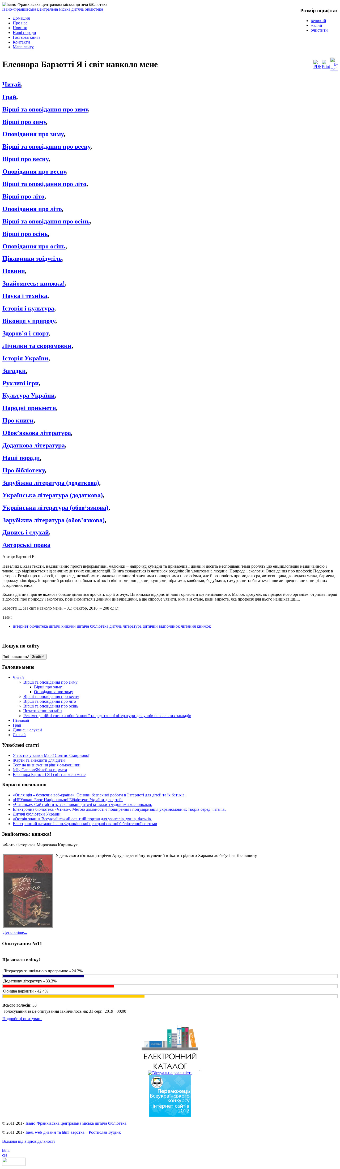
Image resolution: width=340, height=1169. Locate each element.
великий (318, 20)
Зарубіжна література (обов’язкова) (53, 520)
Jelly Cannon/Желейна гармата (40, 769)
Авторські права (26, 544)
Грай (9, 96)
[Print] (326, 66)
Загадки (14, 370)
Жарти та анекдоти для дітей (39, 760)
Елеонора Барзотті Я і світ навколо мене (49, 774)
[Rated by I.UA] (14, 1164)
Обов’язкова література (36, 432)
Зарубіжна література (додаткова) (50, 482)
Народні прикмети (29, 407)
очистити (319, 30)
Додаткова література (33, 445)
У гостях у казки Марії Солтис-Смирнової (51, 755)
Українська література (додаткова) (52, 495)
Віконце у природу (28, 320)
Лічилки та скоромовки (36, 345)
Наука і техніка (24, 295)
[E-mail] (334, 69)
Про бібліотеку (23, 470)
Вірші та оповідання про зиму (45, 109)
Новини (13, 271)
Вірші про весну (25, 159)
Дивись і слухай (25, 532)
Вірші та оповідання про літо (44, 183)
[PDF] (317, 66)
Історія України (25, 358)
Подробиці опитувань (22, 1018)
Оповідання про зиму (32, 134)
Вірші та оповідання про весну (46, 146)
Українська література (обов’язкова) (55, 507)
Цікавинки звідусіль (32, 258)
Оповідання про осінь (33, 246)
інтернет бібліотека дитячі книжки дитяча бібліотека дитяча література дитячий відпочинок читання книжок (112, 626)
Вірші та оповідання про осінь (46, 221)
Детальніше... (15, 932)
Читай (11, 84)
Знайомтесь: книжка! (33, 283)
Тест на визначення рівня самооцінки (46, 765)
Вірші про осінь (25, 233)
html (6, 1150)
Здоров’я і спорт (25, 333)
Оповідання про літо (32, 208)
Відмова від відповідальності (28, 1141)
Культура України (28, 395)
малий (316, 25)
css (4, 1155)
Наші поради (21, 457)
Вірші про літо (23, 196)
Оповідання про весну (34, 171)
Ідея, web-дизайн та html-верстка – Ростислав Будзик (73, 1132)
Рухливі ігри (20, 383)
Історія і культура (28, 308)
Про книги (17, 420)
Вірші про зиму (24, 121)
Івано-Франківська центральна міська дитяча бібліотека (52, 9)
